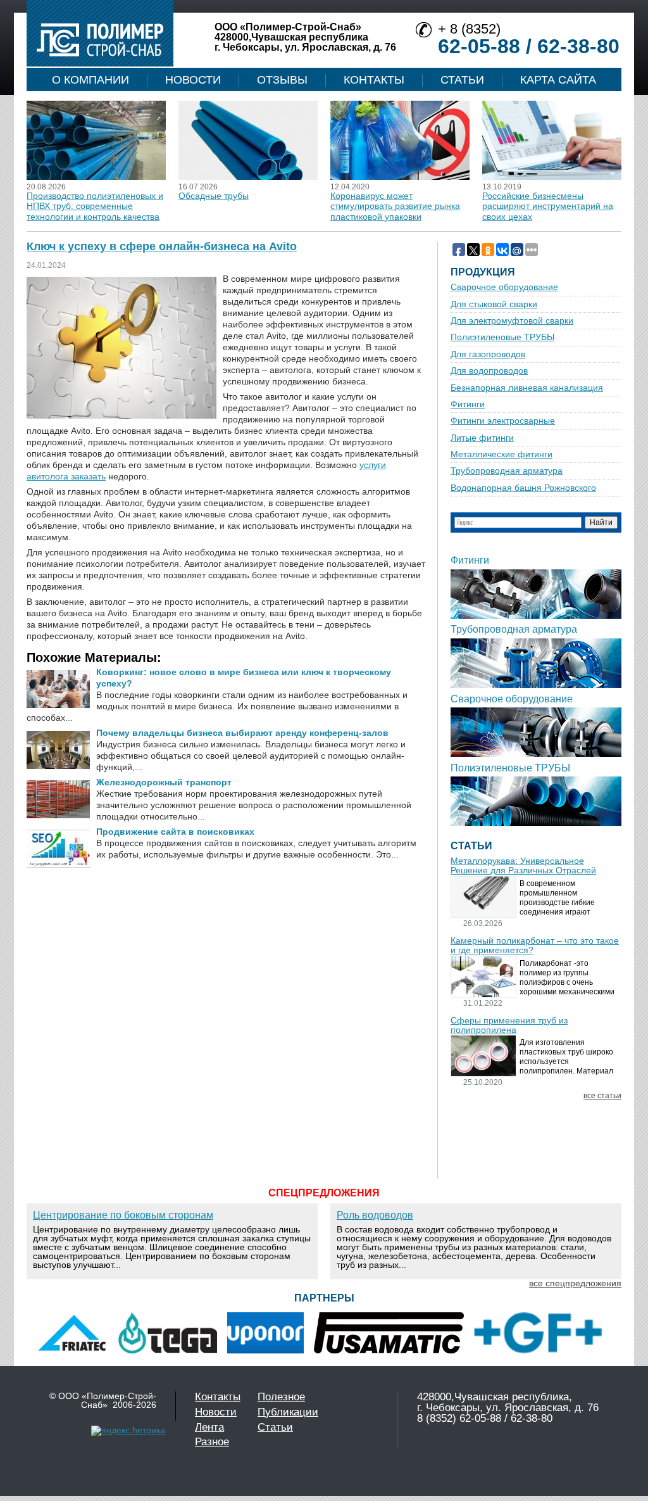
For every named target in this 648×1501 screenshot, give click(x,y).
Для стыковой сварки (494, 304)
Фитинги (468, 404)
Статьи (462, 80)
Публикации (288, 1412)
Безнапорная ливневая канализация (527, 388)
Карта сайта (558, 80)
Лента (209, 1427)
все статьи (602, 1096)
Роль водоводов (375, 1215)
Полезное (281, 1397)
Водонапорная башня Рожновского (523, 488)
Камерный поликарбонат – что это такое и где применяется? (535, 945)
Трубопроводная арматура (507, 471)
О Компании (90, 80)
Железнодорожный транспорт (164, 782)
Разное (212, 1442)
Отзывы (282, 80)
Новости (193, 80)
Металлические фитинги (501, 454)
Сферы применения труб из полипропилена (509, 1025)
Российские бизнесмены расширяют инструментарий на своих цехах (547, 206)
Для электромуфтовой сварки (512, 321)
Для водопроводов (489, 371)
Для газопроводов (488, 354)
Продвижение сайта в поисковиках (175, 831)
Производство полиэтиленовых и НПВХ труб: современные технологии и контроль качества (95, 206)
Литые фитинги (482, 438)
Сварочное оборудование (504, 287)
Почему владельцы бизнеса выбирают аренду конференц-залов (242, 733)
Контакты (374, 80)
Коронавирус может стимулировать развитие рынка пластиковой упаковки (395, 206)
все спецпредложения (575, 1283)
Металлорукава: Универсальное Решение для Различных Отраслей (523, 865)
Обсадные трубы (213, 196)
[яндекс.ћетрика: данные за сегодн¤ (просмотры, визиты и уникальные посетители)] (128, 1431)
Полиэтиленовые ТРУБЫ (502, 337)
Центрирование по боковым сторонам (123, 1215)
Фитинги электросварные (503, 421)
